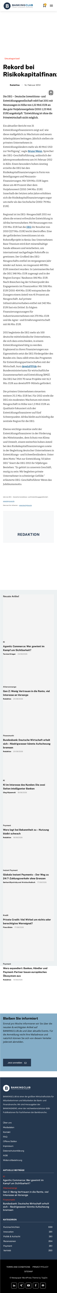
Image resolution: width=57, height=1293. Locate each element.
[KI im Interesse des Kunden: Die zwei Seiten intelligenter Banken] (27, 750)
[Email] (11, 86)
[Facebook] (18, 86)
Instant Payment (10, 870)
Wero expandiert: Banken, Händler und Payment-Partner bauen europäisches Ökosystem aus (25, 972)
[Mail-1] (43, 1285)
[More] (46, 86)
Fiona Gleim (7, 927)
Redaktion (28, 534)
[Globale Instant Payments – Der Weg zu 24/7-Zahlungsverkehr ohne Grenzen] (27, 840)
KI (4, 642)
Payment (7, 826)
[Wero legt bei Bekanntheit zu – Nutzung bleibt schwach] (27, 795)
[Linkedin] (25, 86)
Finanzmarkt (8, 736)
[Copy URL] (39, 86)
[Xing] (21, 1285)
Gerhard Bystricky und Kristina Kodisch (19, 882)
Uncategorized (12, 58)
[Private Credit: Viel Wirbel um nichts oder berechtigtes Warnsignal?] (27, 885)
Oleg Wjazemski (9, 792)
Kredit (5, 915)
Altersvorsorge (9, 687)
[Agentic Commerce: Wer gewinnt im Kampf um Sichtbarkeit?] (27, 612)
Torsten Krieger (9, 654)
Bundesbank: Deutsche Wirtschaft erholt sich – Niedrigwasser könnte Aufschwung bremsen (26, 744)
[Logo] (18, 6)
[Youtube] (28, 1285)
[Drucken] (32, 86)
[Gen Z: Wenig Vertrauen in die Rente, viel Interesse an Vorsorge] (27, 657)
